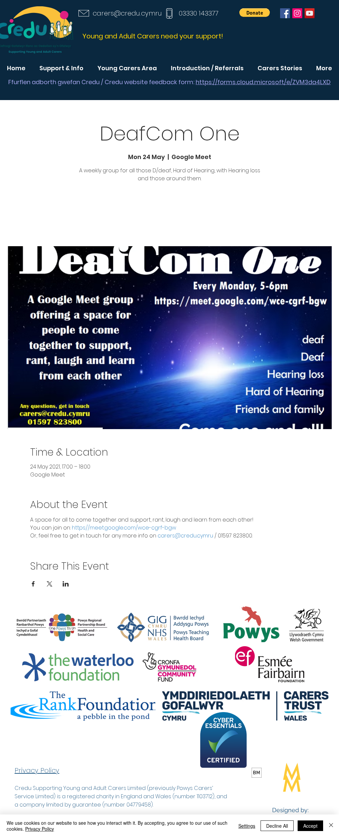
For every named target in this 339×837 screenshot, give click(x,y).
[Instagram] (297, 13)
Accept (310, 825)
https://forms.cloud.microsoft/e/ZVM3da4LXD (263, 82)
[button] (254, 12)
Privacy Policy (39, 828)
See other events (169, 215)
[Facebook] (285, 13)
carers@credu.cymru (127, 13)
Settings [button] (246, 825)
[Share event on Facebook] (33, 583)
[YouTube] (310, 13)
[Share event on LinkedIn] (66, 583)
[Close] (331, 826)
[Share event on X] (49, 583)
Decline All (277, 825)
